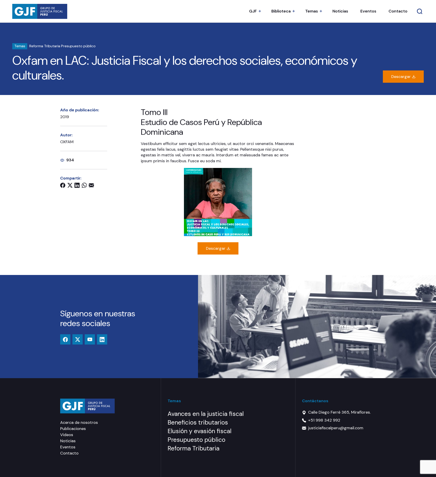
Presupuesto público (78, 46)
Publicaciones (73, 428)
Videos (66, 434)
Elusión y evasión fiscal (199, 431)
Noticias (340, 11)
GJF (253, 11)
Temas (311, 11)
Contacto (398, 11)
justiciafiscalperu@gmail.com (335, 428)
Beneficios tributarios (198, 422)
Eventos (368, 11)
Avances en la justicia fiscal (206, 414)
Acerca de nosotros (79, 422)
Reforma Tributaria (44, 46)
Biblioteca (281, 11)
